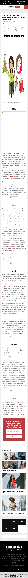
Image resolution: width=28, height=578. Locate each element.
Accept (13, 576)
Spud (12, 327)
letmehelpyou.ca (14, 176)
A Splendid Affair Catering (16, 305)
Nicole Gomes (13, 358)
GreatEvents (5, 375)
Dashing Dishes (21, 311)
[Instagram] (18, 569)
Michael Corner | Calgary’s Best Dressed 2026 (13, 513)
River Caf (4, 292)
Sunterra (20, 331)
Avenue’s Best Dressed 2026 (9, 470)
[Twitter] (14, 569)
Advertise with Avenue (21, 3)
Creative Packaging (8, 186)
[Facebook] (10, 569)
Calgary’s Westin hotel (7, 286)
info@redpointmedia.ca (17, 565)
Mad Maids (16, 256)
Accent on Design (10, 248)
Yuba (17, 321)
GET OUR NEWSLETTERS (7, 3)
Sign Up (14, 436)
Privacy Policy (20, 576)
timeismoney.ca (16, 159)
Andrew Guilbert (7, 21)
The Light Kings (11, 221)
